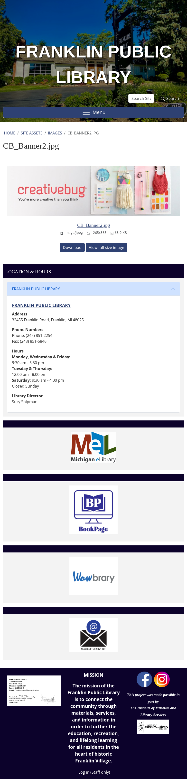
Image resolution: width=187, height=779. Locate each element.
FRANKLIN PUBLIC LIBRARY (36, 289)
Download (72, 247)
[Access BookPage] (93, 509)
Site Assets (32, 133)
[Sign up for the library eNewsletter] (93, 635)
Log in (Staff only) (94, 772)
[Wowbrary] (93, 576)
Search (172, 98)
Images (55, 133)
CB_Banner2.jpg (93, 225)
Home (9, 133)
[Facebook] (144, 679)
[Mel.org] (93, 447)
